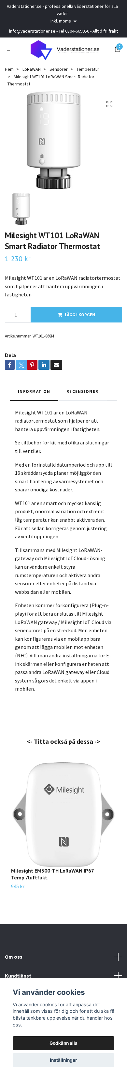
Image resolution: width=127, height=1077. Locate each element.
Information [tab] (34, 396)
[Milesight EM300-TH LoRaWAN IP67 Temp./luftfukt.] (63, 820)
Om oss (13, 962)
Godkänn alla (63, 1043)
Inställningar (63, 1060)
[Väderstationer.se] (65, 53)
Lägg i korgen (80, 320)
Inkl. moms (61, 21)
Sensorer (58, 75)
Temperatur (88, 75)
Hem (9, 75)
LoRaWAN (31, 75)
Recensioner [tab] (82, 396)
